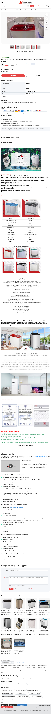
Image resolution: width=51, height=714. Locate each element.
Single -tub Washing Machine (43, 670)
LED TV (2, 667)
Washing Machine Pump (7, 690)
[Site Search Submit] (32, 6)
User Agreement (33, 710)
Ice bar (2, 670)
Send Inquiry (13, 75)
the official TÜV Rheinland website (39, 456)
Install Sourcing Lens (7, 707)
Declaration (39, 710)
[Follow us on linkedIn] (36, 707)
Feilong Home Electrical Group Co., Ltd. (13, 64)
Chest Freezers (29, 670)
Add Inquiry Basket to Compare (25, 51)
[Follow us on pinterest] (49, 705)
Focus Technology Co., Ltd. (16, 710)
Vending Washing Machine (23, 696)
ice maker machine (41, 667)
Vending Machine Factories (32, 690)
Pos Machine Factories (20, 690)
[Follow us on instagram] (45, 705)
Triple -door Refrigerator (42, 665)
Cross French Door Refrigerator (19, 665)
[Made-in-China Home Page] (25, 2)
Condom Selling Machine (37, 696)
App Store (4, 705)
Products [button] (13, 6)
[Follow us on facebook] (41, 705)
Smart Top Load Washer (33, 684)
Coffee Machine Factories (7, 693)
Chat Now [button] (38, 75)
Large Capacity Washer (7, 684)
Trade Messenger (22, 705)
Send (11, 588)
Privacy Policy (45, 710)
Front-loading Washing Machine (7, 665)
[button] (2, 2)
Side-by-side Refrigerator (31, 665)
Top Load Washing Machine (37, 9)
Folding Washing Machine (21, 693)
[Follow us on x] (43, 705)
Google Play (13, 705)
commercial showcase (30, 667)
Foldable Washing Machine (34, 693)
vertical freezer (16, 667)
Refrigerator (21, 507)
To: (8, 574)
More (2, 702)
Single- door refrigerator (18, 670)
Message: (7, 577)
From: (7, 570)
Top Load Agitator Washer (20, 684)
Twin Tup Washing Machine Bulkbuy (9, 699)
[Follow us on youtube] (47, 705)
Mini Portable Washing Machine (8, 696)
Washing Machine (14, 507)
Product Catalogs (20, 662)
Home (2, 9)
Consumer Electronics (9, 9)
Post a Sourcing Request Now (38, 588)
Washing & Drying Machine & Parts (23, 9)
